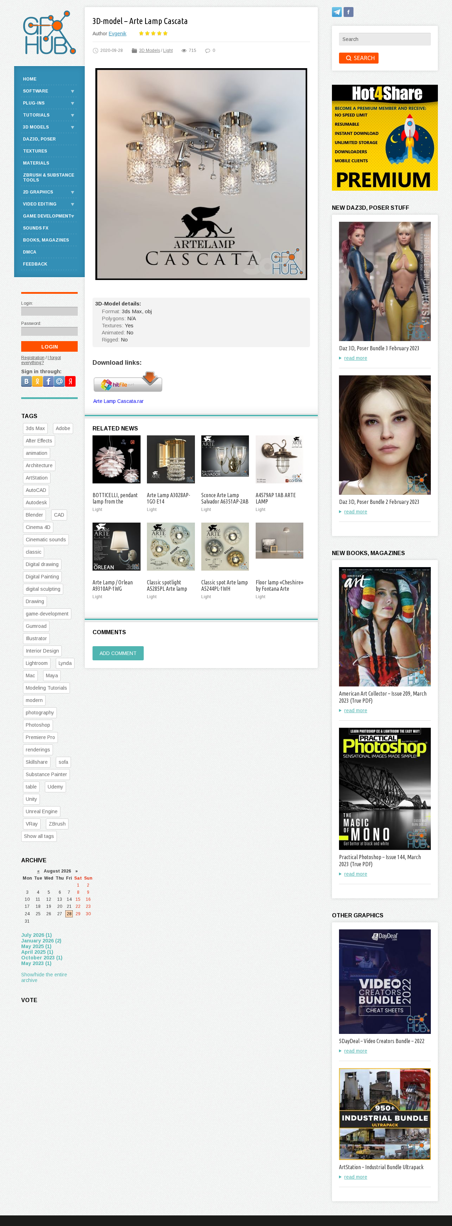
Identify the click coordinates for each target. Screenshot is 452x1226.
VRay (32, 824)
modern (34, 700)
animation (36, 453)
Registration (32, 357)
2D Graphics (38, 192)
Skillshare (37, 762)
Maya (52, 675)
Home (29, 79)
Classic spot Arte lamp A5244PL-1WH (224, 585)
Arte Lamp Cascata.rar (118, 401)
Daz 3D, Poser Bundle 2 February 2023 (379, 502)
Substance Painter (46, 774)
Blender (34, 515)
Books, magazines (46, 240)
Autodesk (36, 502)
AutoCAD (36, 490)
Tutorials (36, 115)
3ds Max (35, 428)
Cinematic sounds (46, 539)
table (31, 787)
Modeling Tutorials (46, 688)
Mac (30, 675)
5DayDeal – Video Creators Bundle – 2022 (381, 1041)
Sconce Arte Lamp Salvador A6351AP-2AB (225, 498)
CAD (59, 515)
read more (355, 358)
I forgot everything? (41, 360)
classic (33, 552)
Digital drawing (42, 564)
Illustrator (36, 638)
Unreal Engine (42, 811)
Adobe (63, 428)
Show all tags (39, 836)
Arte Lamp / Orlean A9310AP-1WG (113, 585)
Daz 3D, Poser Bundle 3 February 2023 (379, 348)
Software (35, 91)
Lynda (65, 663)
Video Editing (39, 204)
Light (168, 50)
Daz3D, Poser (39, 139)
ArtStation (37, 478)
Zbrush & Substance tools (48, 178)
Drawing (35, 601)
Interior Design (42, 651)
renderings (38, 749)
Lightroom (37, 663)
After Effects (39, 441)
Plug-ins (33, 103)
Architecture (39, 465)
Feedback (35, 264)
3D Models (149, 50)
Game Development (47, 216)
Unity (31, 799)
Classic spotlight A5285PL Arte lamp (167, 585)
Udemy (55, 787)
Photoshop (38, 725)
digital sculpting (43, 589)
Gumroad (36, 626)
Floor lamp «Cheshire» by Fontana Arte (279, 585)
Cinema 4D (38, 527)
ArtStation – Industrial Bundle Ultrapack (381, 1167)
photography (40, 712)
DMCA (29, 252)
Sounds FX (35, 228)
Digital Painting (42, 576)
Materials (36, 163)
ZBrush (57, 824)
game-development (47, 614)
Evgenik (117, 33)
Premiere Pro (40, 737)
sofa (63, 762)
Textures (35, 151)
